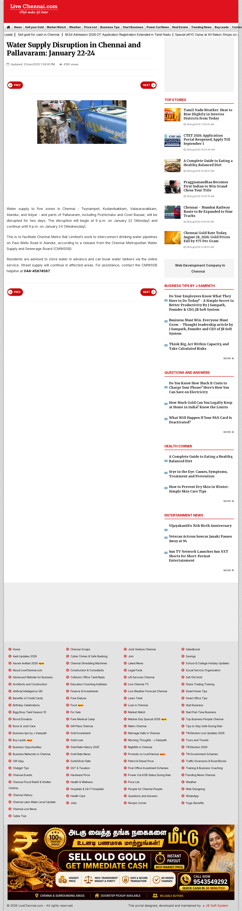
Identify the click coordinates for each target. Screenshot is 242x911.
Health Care (77, 796)
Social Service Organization (202, 670)
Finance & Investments (84, 691)
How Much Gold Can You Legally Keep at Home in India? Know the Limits (200, 405)
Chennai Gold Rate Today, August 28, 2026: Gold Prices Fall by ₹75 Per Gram (207, 237)
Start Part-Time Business (200, 712)
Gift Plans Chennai (81, 726)
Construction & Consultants (87, 670)
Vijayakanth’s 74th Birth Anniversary (200, 526)
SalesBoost (192, 649)
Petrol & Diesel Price (140, 761)
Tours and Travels (197, 740)
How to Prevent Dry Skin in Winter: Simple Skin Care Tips (199, 489)
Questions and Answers (142, 796)
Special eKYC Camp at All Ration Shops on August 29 (188, 34)
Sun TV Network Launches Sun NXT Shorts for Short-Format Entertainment (198, 556)
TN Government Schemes (201, 754)
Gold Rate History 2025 (84, 747)
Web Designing (195, 789)
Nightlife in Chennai (139, 747)
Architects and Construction (29, 684)
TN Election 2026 (196, 747)
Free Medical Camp (82, 719)
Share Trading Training (199, 684)
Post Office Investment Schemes (147, 768)
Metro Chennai (137, 726)
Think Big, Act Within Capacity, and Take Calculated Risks (199, 346)
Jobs (73, 803)
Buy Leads (222, 27)
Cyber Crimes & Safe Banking (88, 656)
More (227, 358)
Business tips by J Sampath (29, 733)
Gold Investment (80, 733)
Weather (75, 27)
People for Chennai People (144, 789)
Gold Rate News (80, 754)
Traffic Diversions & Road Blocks (205, 761)
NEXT (146, 85)
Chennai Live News (24, 809)
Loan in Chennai (137, 705)
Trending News (201, 27)
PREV (17, 85)
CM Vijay (18, 761)
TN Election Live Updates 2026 (205, 733)
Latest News (135, 663)
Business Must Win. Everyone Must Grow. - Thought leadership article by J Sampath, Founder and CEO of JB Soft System (201, 327)
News (18, 27)
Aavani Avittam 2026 (25, 663)
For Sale (75, 712)
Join (130, 656)
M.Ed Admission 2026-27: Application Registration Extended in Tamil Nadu (93, 34)
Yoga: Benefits (194, 803)
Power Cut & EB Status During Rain (149, 775)
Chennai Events (22, 775)
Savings (190, 656)
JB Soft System (216, 905)
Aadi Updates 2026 (24, 656)
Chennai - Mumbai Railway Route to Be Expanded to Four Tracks (208, 212)
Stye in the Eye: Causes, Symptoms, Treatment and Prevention (198, 474)
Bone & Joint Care (24, 726)
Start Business (133, 27)
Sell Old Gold (193, 677)
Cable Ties (19, 816)
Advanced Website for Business (32, 677)
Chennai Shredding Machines (88, 663)
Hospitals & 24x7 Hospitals (87, 789)
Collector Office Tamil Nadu (87, 677)
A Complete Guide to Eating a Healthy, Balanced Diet (208, 163)
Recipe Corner (137, 803)
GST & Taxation (80, 768)
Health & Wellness (81, 782)
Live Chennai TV (138, 684)
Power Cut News (158, 27)
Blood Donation (22, 719)
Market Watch (56, 27)
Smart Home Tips (196, 691)
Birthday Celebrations (26, 705)
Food (74, 705)
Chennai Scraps (80, 649)
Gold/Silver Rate (80, 761)
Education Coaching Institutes (88, 684)
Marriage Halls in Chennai (143, 733)
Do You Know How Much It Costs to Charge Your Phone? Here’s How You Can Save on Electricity (199, 387)
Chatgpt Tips (20, 768)
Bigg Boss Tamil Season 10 (29, 712)
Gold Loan (76, 740)
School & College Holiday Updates (207, 663)
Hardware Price (80, 775)
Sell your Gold (34, 27)
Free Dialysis (78, 698)
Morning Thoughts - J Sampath (147, 740)
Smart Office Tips (196, 698)
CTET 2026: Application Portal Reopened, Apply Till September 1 (207, 140)
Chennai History (22, 795)
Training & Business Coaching (204, 768)
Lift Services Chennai (140, 677)
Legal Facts (134, 670)
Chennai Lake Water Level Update (34, 802)
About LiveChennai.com (27, 670)
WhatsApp (192, 796)
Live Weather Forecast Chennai (147, 691)
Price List (90, 27)
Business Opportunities (26, 747)
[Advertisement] (150, 10)
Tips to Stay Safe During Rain (203, 726)
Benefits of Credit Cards (27, 698)
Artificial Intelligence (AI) (27, 691)
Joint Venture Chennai (141, 649)
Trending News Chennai (200, 775)
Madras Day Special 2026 (144, 719)
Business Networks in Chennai (31, 754)
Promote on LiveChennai (143, 754)
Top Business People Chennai (204, 719)
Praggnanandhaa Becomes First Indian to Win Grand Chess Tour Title (206, 186)
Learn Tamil (134, 698)
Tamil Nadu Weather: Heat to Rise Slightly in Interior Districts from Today (208, 114)
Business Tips (110, 27)
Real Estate (180, 27)
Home (16, 649)
